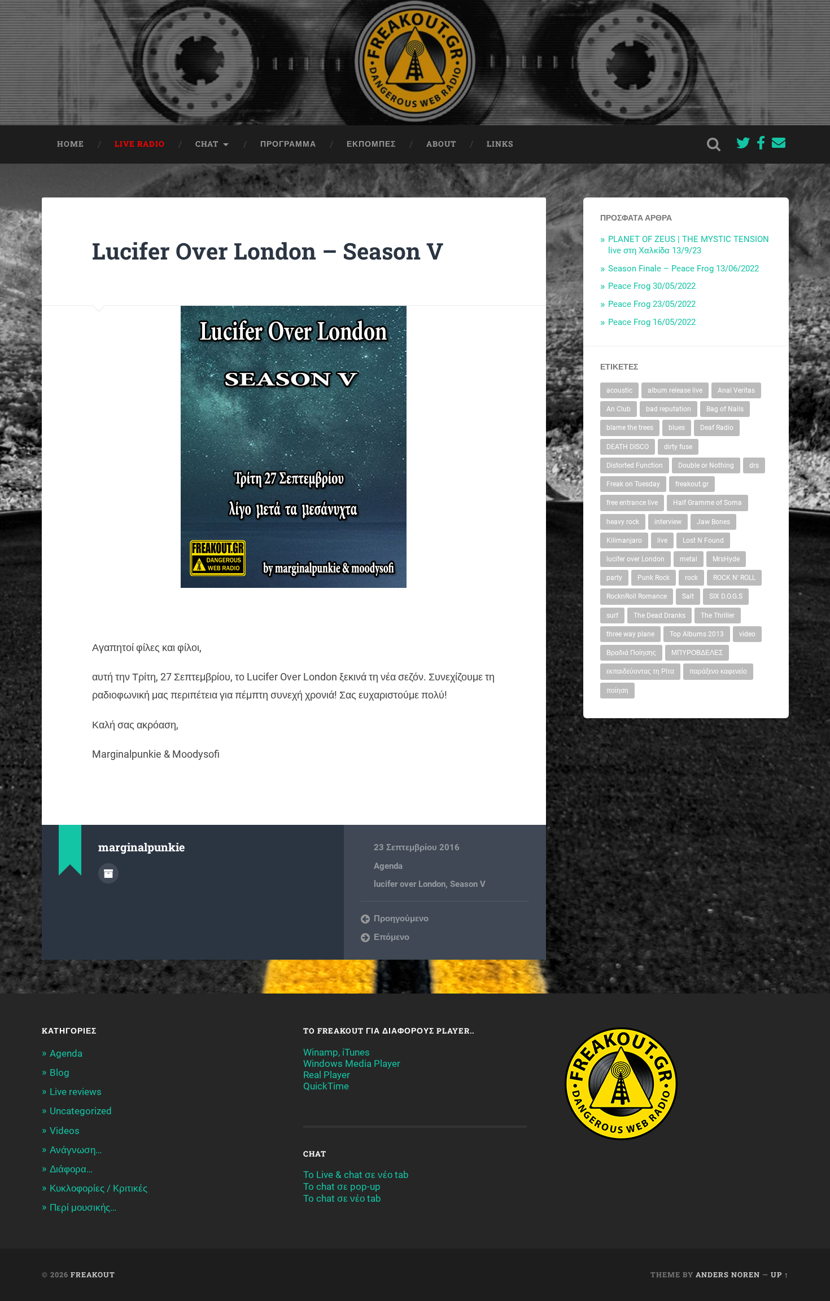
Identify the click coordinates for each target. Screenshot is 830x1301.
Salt (688, 596)
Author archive (108, 873)
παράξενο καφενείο (718, 671)
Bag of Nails (725, 409)
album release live (675, 390)
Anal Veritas (736, 390)
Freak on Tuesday (633, 484)
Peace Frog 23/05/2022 (652, 304)
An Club (618, 409)
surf (612, 615)
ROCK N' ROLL (734, 578)
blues (677, 428)
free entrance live (632, 503)
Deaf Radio (716, 428)
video (747, 634)
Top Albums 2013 (697, 634)
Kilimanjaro (624, 540)
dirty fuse (678, 447)
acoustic (619, 390)
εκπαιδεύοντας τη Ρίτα (640, 671)
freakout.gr (692, 484)
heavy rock (622, 522)
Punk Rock (653, 578)
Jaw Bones (713, 522)
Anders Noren (728, 1274)
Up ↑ (780, 1274)
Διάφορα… (71, 1169)
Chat (207, 144)
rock (691, 578)
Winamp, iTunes (336, 1052)
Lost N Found (703, 540)
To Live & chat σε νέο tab (356, 1174)
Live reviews (76, 1091)
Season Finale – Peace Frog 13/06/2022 (683, 268)
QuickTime (326, 1086)
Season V (468, 884)
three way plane (630, 634)
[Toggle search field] (713, 144)
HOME (70, 144)
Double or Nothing (706, 465)
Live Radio (140, 144)
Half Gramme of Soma (707, 503)
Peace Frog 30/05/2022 (652, 286)
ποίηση (617, 691)
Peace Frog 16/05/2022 (652, 322)
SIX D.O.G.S (725, 596)
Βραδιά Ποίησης (631, 653)
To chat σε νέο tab (342, 1198)
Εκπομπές (371, 144)
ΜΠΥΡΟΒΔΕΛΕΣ (697, 653)
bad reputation (668, 409)
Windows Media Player (351, 1063)
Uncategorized (81, 1111)
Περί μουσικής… (83, 1207)
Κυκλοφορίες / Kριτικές (98, 1188)
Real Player (326, 1074)
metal (688, 559)
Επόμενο (391, 937)
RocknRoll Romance (636, 596)
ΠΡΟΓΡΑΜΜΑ (288, 144)
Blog (59, 1072)
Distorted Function (634, 465)
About (441, 144)
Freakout (93, 1274)
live (662, 540)
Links (500, 144)
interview (668, 522)
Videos (65, 1130)
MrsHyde (726, 559)
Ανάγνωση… (76, 1149)
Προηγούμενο (401, 918)
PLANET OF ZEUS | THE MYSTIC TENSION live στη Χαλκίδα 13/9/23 (688, 245)
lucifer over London (409, 884)
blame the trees (629, 428)
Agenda (388, 866)
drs (754, 465)
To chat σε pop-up (342, 1186)
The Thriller (718, 615)
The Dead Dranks (659, 615)
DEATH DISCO (627, 447)
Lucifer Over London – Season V (267, 251)
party (614, 578)
